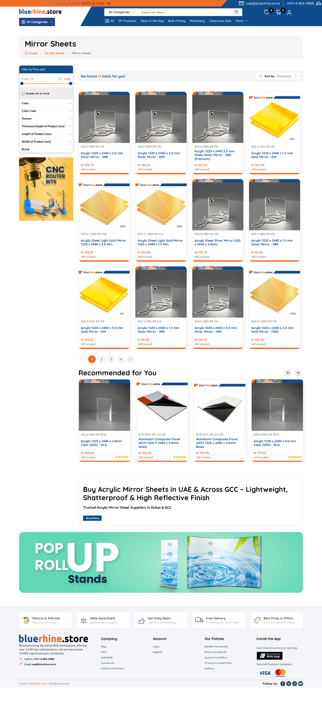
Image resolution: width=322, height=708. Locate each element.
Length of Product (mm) (36, 134)
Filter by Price (34, 69)
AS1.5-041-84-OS (263, 146)
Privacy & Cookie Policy (218, 663)
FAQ (103, 652)
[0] (266, 12)
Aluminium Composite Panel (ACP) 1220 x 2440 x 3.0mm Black (217, 443)
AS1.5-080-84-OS (263, 234)
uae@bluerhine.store (263, 3)
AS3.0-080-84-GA (206, 321)
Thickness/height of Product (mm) (43, 126)
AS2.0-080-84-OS (92, 146)
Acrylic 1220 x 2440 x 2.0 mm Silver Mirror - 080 (102, 155)
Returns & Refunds (215, 652)
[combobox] (121, 12)
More (240, 21)
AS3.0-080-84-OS (149, 146)
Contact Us (107, 663)
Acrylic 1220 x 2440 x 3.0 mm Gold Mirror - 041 (102, 330)
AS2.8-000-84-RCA (93, 434)
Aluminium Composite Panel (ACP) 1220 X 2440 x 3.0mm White (159, 443)
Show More (92, 518)
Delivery (209, 668)
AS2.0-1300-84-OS (263, 321)
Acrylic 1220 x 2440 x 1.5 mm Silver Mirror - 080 (272, 242)
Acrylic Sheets (54, 53)
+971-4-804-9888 (300, 3)
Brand (25, 149)
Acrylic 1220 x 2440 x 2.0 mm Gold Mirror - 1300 (272, 330)
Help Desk (107, 657)
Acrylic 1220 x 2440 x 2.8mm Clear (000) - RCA (101, 443)
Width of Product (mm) (36, 141)
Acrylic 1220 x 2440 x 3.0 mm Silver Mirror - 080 (159, 155)
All (112, 21)
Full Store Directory (112, 668)
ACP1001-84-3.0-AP (152, 434)
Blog (103, 646)
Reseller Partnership (216, 646)
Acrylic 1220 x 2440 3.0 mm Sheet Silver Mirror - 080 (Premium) (214, 155)
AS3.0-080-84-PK (206, 146)
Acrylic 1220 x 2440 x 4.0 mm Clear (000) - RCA (275, 443)
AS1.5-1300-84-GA (150, 234)
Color (25, 103)
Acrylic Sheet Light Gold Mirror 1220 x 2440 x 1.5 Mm (160, 242)
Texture (27, 118)
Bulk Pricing (176, 21)
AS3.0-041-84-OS (92, 321)
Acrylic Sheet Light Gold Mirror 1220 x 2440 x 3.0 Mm (103, 242)
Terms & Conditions (216, 657)
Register (158, 652)
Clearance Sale (220, 21)
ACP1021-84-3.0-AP (209, 434)
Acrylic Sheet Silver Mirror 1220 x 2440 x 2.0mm (218, 242)
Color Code (29, 111)
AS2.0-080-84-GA (206, 234)
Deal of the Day (152, 21)
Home (33, 53)
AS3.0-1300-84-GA (93, 234)
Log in (156, 646)
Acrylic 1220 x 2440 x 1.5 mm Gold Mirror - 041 (272, 155)
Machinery (197, 21)
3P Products (127, 21)
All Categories (37, 22)
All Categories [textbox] (119, 12)
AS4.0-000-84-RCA (266, 434)
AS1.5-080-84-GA (149, 321)
